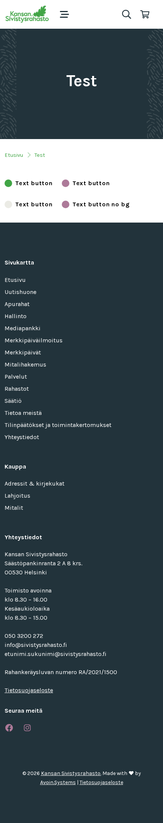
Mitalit (14, 507)
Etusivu (14, 155)
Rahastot (17, 388)
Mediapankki (23, 328)
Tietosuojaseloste (29, 690)
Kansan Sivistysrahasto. (71, 773)
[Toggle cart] (144, 14)
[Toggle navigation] (64, 14)
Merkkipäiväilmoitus (34, 340)
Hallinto (16, 316)
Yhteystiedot (22, 437)
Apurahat (17, 304)
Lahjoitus (17, 495)
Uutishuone (20, 291)
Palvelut (16, 376)
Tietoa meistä (23, 412)
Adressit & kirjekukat (34, 483)
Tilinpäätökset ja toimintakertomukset (58, 425)
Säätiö (13, 400)
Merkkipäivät (23, 352)
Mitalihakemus (25, 364)
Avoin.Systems (58, 782)
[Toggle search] (126, 14)
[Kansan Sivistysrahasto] (28, 14)
